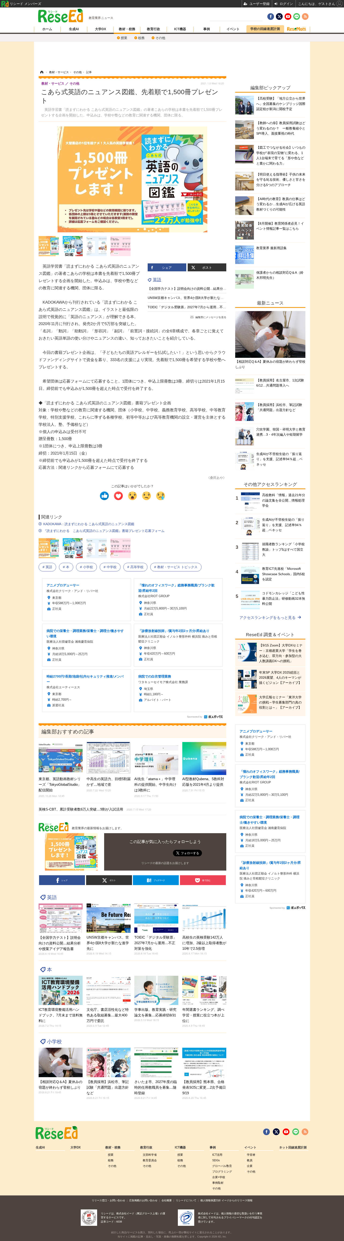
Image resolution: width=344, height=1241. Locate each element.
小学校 (88, 567)
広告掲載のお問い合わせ (143, 1200)
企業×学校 (218, 1177)
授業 (124, 38)
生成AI (74, 29)
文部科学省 (150, 1154)
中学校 (112, 567)
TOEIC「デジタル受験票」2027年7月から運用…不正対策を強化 (195, 307)
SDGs (216, 1160)
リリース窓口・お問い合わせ (108, 1200)
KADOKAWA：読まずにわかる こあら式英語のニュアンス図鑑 (88, 524)
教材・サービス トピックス (177, 567)
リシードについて (186, 1200)
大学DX (100, 29)
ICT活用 (217, 1154)
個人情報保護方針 (210, 1200)
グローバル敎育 (222, 1166)
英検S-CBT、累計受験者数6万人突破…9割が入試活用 (95, 809)
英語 (157, 279)
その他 (160, 38)
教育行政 (153, 29)
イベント (233, 29)
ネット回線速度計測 (293, 1147)
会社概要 (166, 1200)
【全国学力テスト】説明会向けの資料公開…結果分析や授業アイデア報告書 (203, 289)
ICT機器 (180, 29)
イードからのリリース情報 (237, 1200)
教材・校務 (127, 29)
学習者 (251, 1154)
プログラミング (222, 1171)
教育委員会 (150, 1160)
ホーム (47, 29)
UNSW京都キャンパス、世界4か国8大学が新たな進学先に (190, 298)
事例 (206, 29)
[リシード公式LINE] (295, 1132)
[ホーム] (42, 72)
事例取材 (217, 1182)
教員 (250, 1160)
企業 (250, 1166)
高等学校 (136, 567)
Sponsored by (194, 716)
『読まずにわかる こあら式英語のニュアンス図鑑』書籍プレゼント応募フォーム (104, 531)
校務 (141, 38)
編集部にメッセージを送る (210, 317)
